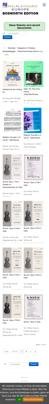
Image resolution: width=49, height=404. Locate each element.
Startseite (11, 48)
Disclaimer (24, 381)
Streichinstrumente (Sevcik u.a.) (30, 51)
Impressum (24, 377)
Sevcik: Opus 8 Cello (32, 321)
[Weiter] (31, 351)
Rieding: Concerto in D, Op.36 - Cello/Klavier (12, 138)
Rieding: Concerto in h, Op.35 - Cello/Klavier (33, 136)
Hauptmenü (44, 5)
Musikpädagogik (9, 51)
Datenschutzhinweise (33, 399)
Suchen (7, 37)
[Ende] (35, 351)
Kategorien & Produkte (26, 48)
